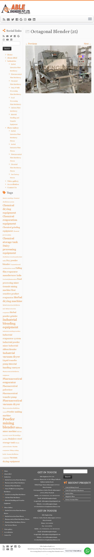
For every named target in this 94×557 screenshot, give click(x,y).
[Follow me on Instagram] (26, 19)
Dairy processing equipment (9, 249)
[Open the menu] (90, 19)
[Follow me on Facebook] (18, 19)
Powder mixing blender (9, 423)
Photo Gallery (13, 128)
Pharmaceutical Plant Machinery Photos (16, 157)
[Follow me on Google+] (22, 19)
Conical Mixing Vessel (72, 487)
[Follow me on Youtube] (30, 19)
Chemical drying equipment (9, 209)
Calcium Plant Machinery (12, 497)
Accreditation (13, 184)
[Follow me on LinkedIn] (35, 19)
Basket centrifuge (8, 198)
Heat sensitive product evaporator (11, 294)
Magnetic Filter (70, 496)
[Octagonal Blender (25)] (58, 69)
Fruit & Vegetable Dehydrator (74, 490)
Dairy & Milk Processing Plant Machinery (15, 91)
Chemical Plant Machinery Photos (15, 168)
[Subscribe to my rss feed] (5, 19)
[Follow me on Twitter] (13, 19)
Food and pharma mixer (10, 279)
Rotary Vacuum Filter (71, 499)
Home (9, 55)
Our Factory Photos (11, 525)
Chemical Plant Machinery (13, 486)
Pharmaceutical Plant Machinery (15, 483)
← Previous (31, 43)
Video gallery (12, 181)
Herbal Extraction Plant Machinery (15, 67)
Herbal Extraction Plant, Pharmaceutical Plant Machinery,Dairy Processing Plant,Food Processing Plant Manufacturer (47, 550)
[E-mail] (9, 19)
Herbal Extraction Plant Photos (15, 147)
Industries (11, 61)
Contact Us (12, 187)
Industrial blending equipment (10, 323)
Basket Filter (69, 493)
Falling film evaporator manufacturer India (12, 272)
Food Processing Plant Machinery (15, 101)
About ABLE (12, 58)
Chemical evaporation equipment (10, 220)
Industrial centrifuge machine (11, 331)
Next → (87, 43)
